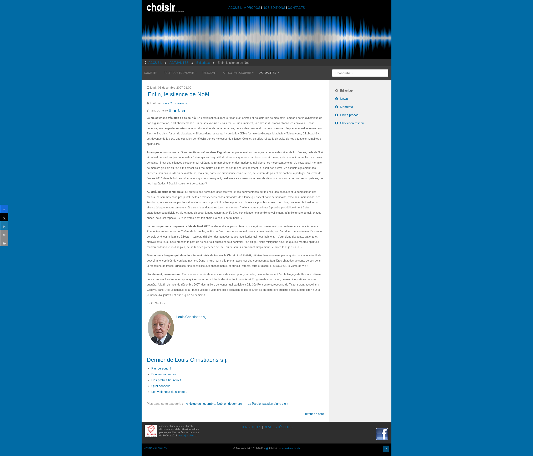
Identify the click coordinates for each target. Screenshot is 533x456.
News (344, 98)
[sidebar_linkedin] (4, 225)
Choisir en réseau (352, 123)
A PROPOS (252, 7)
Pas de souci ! (161, 368)
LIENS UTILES (251, 427)
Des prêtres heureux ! (166, 380)
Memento (346, 107)
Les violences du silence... (169, 391)
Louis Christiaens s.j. (175, 103)
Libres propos (349, 115)
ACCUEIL (235, 7)
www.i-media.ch (291, 448)
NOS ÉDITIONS (274, 7)
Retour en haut (314, 414)
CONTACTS (296, 7)
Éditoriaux (347, 90)
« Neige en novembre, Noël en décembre (214, 403)
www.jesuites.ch (188, 435)
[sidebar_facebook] (4, 209)
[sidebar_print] (4, 242)
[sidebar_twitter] (4, 217)
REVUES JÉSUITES (278, 427)
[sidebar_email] (4, 234)
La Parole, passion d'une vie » (268, 403)
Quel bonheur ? (161, 386)
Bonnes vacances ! (164, 374)
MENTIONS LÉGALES (155, 448)
